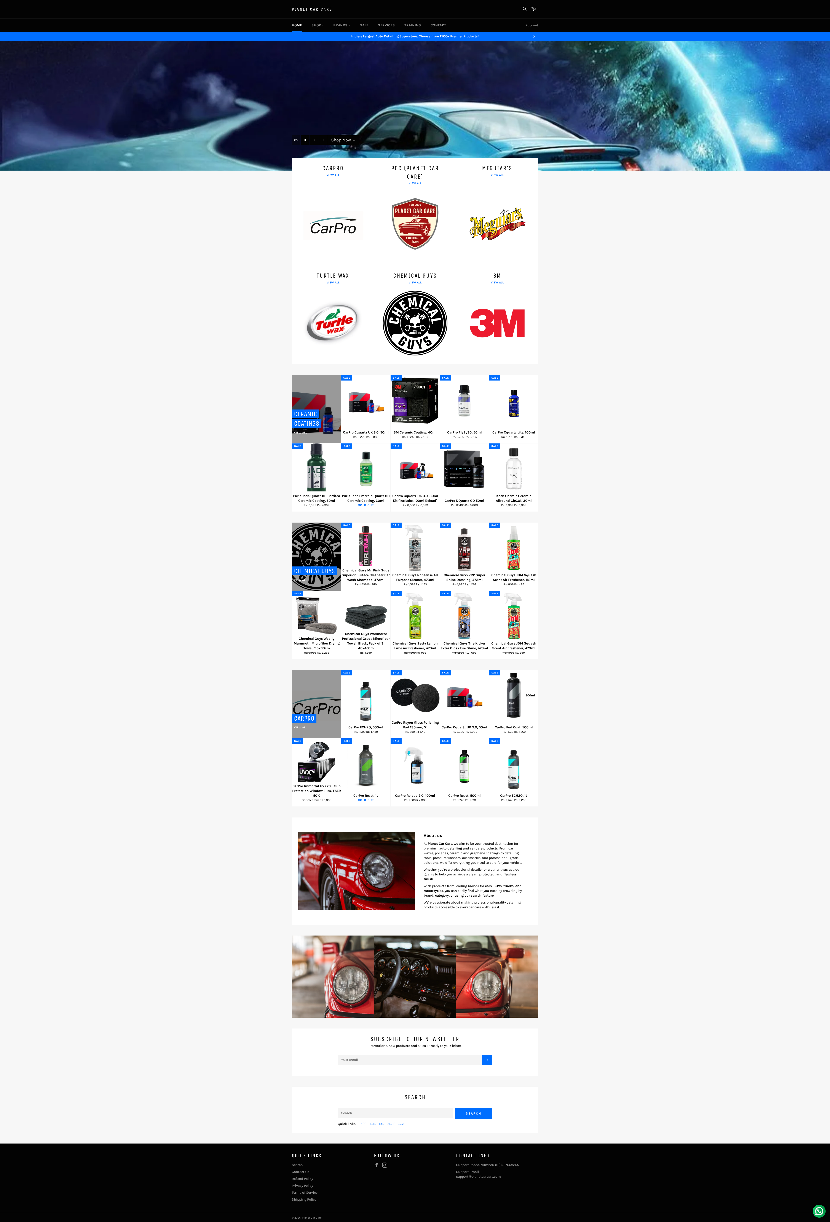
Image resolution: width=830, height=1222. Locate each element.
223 (401, 1124)
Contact (438, 25)
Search (474, 1113)
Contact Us (300, 1172)
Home (297, 25)
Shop (316, 25)
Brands (340, 25)
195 (381, 1124)
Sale (364, 25)
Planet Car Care (312, 9)
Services (386, 25)
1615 (373, 1124)
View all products (350, 148)
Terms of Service (305, 1192)
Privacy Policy (302, 1186)
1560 (363, 1124)
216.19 (391, 1124)
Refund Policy (302, 1179)
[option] (415, 106)
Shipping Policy (304, 1199)
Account (532, 25)
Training (412, 25)
